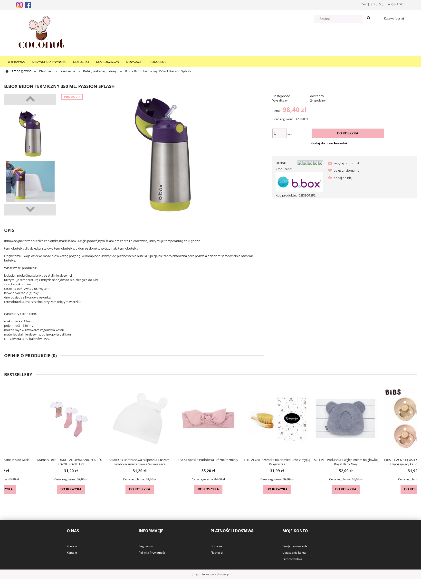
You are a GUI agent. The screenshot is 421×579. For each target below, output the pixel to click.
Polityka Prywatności (152, 553)
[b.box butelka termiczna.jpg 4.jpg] (30, 134)
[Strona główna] (41, 32)
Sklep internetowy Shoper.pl (211, 574)
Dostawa (216, 546)
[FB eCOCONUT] (28, 4)
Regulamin (146, 546)
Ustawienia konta (294, 553)
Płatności (216, 553)
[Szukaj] (368, 18)
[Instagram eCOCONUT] (19, 4)
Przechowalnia (292, 559)
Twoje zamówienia (294, 546)
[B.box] (299, 182)
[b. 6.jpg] (30, 185)
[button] (342, 163)
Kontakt (72, 546)
